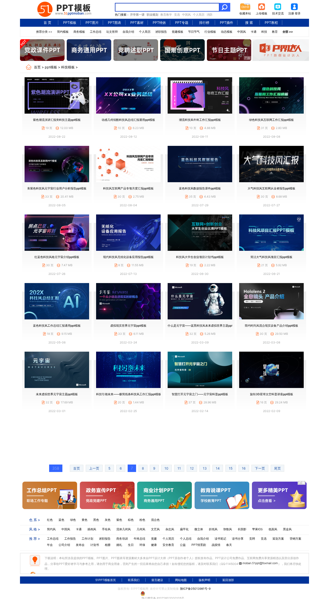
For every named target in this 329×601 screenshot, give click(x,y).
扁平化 (184, 529)
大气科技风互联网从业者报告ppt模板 (271, 188)
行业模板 (210, 31)
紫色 (119, 520)
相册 (108, 545)
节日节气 (194, 31)
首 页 (47, 22)
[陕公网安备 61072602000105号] (164, 593)
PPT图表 (114, 22)
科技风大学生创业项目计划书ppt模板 (200, 257)
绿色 (73, 520)
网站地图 (181, 580)
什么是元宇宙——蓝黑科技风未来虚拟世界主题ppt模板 (203, 325)
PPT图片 (92, 22)
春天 (229, 545)
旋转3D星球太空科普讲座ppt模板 (271, 394)
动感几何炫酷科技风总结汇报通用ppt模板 (128, 120)
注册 (291, 13)
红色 (50, 520)
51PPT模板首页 (105, 580)
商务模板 (79, 31)
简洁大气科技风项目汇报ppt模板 (271, 257)
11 (179, 468)
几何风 (141, 529)
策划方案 (278, 538)
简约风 (51, 529)
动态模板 (226, 31)
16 (244, 468)
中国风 (186, 14)
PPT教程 (271, 22)
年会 (50, 545)
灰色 (108, 520)
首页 (37, 67)
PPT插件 (226, 22)
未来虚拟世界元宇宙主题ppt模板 (57, 394)
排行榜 (204, 22)
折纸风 (213, 529)
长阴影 (242, 529)
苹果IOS (257, 529)
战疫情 (216, 545)
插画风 (91, 529)
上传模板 (261, 13)
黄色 (84, 520)
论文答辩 (112, 31)
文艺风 (155, 529)
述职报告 (161, 31)
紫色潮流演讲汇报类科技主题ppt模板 (57, 120)
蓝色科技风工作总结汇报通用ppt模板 (57, 325)
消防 (209, 14)
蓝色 (61, 520)
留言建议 (157, 580)
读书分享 (237, 538)
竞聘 (252, 538)
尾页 (277, 468)
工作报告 (70, 538)
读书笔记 (220, 538)
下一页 (260, 468)
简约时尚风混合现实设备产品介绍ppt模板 (271, 325)
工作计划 (87, 538)
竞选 (177, 14)
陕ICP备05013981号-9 (195, 588)
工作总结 (95, 31)
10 (166, 468)
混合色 (155, 520)
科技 (264, 31)
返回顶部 (228, 580)
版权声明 (204, 580)
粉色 (142, 520)
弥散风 (227, 529)
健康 (154, 545)
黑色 (96, 520)
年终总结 (139, 538)
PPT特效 (159, 22)
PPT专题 (181, 22)
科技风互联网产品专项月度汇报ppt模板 (128, 188)
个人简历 (198, 14)
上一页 (94, 468)
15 (231, 468)
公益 (183, 545)
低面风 (273, 529)
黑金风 (287, 529)
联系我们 (133, 580)
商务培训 (122, 538)
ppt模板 (51, 67)
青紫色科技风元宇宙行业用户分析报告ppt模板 (56, 188)
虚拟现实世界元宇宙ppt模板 (128, 325)
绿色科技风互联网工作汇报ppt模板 (271, 120)
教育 (275, 31)
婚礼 (119, 545)
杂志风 (169, 529)
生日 (131, 545)
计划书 (94, 545)
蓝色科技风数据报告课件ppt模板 (200, 188)
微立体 (198, 529)
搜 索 (249, 22)
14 (218, 468)
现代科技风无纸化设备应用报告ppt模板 (128, 257)
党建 (154, 538)
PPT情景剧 (198, 545)
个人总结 (185, 538)
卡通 (254, 31)
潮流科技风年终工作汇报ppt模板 (200, 120)
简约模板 (63, 31)
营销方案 (295, 538)
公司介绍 (64, 545)
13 (205, 468)
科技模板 (68, 67)
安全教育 (168, 545)
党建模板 (177, 31)
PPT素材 (137, 22)
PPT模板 (69, 22)
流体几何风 (123, 529)
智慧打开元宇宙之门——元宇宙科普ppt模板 (200, 394)
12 (192, 468)
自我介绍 (128, 31)
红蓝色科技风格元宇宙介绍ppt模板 (56, 257)
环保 (142, 545)
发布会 (80, 545)
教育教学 (166, 14)
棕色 (131, 520)
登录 (298, 13)
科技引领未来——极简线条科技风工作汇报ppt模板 (128, 394)
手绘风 (106, 529)
